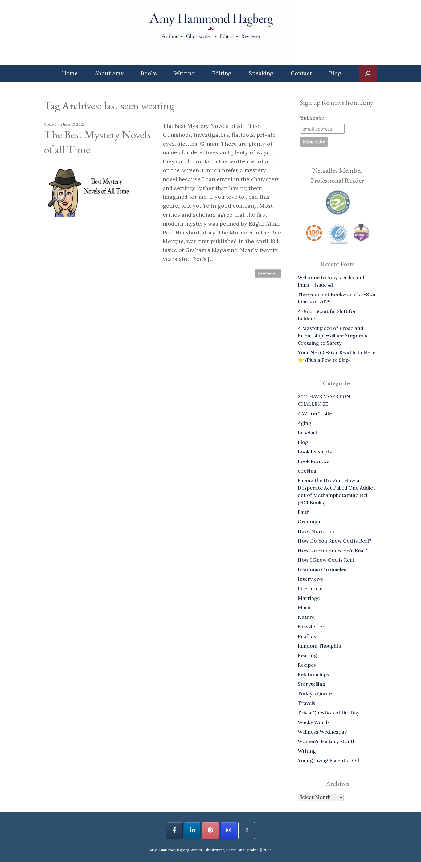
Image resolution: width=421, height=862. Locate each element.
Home (70, 73)
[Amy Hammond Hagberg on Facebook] (174, 830)
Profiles (307, 636)
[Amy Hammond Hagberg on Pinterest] (210, 830)
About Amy (109, 73)
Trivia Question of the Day (328, 713)
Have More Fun (316, 531)
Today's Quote (315, 693)
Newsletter (311, 627)
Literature (310, 588)
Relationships (313, 674)
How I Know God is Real (326, 560)
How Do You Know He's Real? (332, 550)
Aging (304, 423)
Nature (306, 617)
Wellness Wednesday (322, 732)
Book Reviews (313, 461)
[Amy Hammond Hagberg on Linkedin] (192, 830)
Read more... (268, 273)
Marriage (309, 598)
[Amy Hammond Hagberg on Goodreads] (246, 830)
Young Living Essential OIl (328, 760)
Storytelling (311, 684)
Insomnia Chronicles (322, 569)
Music (305, 607)
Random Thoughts (319, 646)
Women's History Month (327, 741)
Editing (221, 73)
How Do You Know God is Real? (334, 541)
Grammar (309, 521)
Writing (184, 73)
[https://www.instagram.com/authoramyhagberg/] (228, 830)
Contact (301, 73)
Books (149, 73)
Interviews (310, 579)
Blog (335, 73)
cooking (307, 471)
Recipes (307, 665)
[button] (368, 73)
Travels (306, 703)
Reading (307, 655)
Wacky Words (314, 722)
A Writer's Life (315, 413)
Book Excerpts (315, 452)
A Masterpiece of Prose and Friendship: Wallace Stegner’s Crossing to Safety (332, 335)
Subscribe (312, 117)
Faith (303, 512)
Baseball (307, 432)
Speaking (261, 73)
